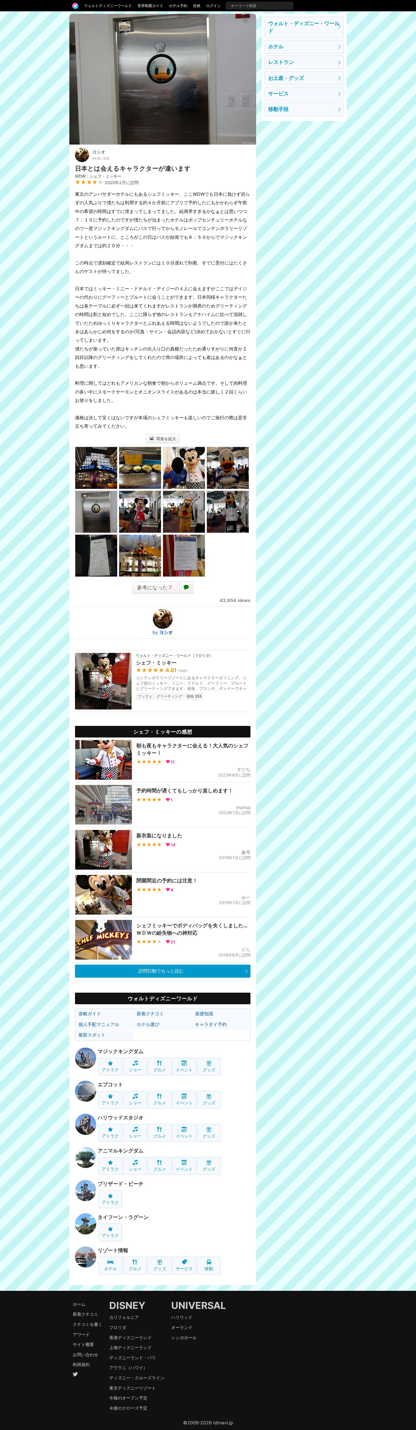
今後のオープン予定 (128, 1398)
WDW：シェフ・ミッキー (98, 176)
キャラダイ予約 (211, 1024)
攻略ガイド (89, 1013)
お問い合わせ (85, 1354)
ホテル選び (148, 1024)
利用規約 (81, 1364)
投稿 (196, 5)
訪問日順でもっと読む (161, 971)
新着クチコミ (150, 1013)
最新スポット (92, 1035)
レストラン (281, 62)
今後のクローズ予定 (128, 1408)
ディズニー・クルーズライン (136, 1377)
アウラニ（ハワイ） (128, 1367)
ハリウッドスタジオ (120, 1118)
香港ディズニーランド (130, 1337)
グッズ (209, 1069)
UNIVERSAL (198, 1305)
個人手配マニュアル (98, 1024)
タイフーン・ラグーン (123, 1217)
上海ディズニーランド (130, 1347)
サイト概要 (83, 1344)
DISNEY (127, 1305)
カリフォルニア (124, 1317)
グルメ (159, 1069)
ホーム (79, 1304)
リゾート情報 (113, 1250)
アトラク (110, 1069)
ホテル (110, 1268)
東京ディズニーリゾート (132, 1388)
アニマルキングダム (120, 1151)
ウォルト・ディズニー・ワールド (304, 27)
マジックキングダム (120, 1051)
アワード (81, 1334)
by (163, 632)
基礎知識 (204, 1013)
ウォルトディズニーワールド (108, 5)
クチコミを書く (87, 1324)
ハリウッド (181, 1317)
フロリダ (117, 1327)
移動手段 (278, 109)
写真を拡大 (165, 438)
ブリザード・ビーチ (120, 1184)
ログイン (213, 5)
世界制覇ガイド (150, 5)
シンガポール (184, 1337)
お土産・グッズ (286, 78)
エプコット (110, 1084)
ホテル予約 (178, 5)
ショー (135, 1069)
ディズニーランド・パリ (132, 1357)
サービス (184, 1268)
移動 (209, 1268)
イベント (184, 1069)
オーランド (181, 1327)
